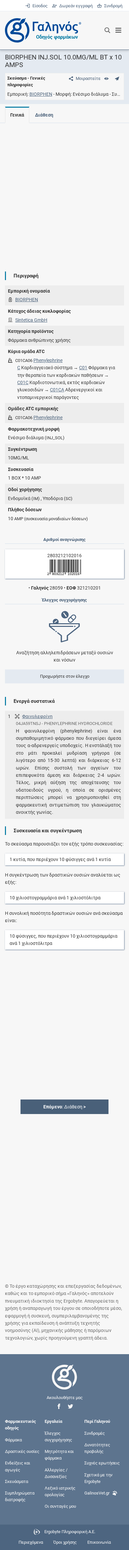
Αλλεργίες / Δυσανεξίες (56, 1473)
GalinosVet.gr (96, 1493)
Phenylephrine (48, 360)
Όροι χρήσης (65, 1542)
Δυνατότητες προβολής (97, 1448)
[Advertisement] (64, 192)
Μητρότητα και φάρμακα (59, 1454)
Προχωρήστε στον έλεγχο (64, 676)
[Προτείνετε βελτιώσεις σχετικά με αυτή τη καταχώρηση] (117, 78)
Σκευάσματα (16, 1481)
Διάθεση (44, 115)
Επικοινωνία (99, 1542)
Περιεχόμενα (31, 1542)
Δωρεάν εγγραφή (75, 5)
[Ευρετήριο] (106, 78)
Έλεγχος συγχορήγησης (58, 1436)
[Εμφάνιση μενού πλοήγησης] (118, 30)
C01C (22, 382)
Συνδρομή (112, 5)
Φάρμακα (13, 1439)
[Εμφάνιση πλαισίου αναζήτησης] (107, 30)
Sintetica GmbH (31, 320)
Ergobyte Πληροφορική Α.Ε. (69, 1531)
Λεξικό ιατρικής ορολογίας (60, 1491)
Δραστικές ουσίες (22, 1451)
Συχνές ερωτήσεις (102, 1462)
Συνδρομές (94, 1432)
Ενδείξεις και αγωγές (17, 1466)
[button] (59, 1406)
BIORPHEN (40, 94)
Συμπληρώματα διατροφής (19, 1496)
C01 (83, 367)
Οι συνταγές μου (60, 1506)
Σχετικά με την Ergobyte (98, 1478)
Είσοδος (39, 5)
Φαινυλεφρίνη (37, 716)
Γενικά (17, 115)
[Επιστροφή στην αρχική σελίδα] (64, 1383)
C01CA (57, 389)
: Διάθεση (64, 1106)
